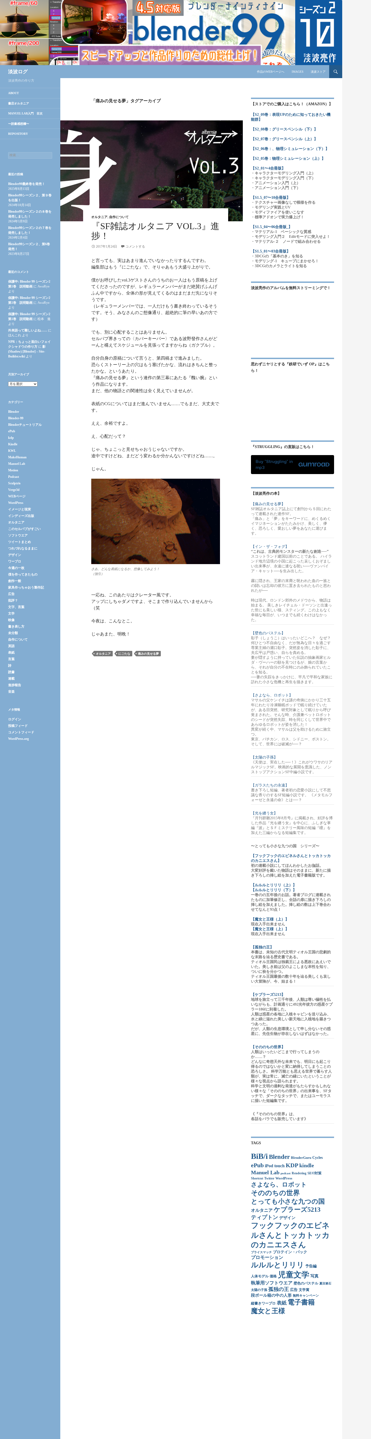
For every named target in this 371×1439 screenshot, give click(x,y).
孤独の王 (278, 1289)
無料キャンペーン (306, 1295)
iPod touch (275, 1165)
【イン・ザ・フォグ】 (270, 547)
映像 (11, 620)
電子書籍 (301, 1302)
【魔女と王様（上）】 (270, 919)
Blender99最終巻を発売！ (26, 184)
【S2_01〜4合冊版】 (268, 168)
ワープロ (14, 561)
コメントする (135, 246)
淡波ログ (18, 71)
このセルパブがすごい (24, 529)
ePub (257, 1165)
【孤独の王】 (262, 947)
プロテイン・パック (290, 1252)
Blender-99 (15, 418)
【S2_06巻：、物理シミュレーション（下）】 (290, 149)
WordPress (283, 1178)
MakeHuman (17, 457)
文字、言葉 (16, 607)
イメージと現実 (19, 509)
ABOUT (13, 93)
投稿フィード (18, 726)
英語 (11, 646)
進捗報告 (14, 685)
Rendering (299, 1173)
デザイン (287, 1218)
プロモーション (267, 1257)
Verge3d (14, 490)
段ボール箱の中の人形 (271, 1295)
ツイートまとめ (19, 542)
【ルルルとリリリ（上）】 (274, 885)
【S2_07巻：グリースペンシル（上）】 (284, 139)
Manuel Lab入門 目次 (25, 113)
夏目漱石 (325, 1283)
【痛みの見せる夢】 (268, 504)
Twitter (269, 1178)
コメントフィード (21, 732)
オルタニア (99, 217)
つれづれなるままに (22, 548)
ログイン (14, 719)
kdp (11, 438)
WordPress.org (18, 739)
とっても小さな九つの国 (288, 1201)
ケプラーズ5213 (297, 1209)
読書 (11, 672)
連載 (11, 678)
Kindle (12, 444)
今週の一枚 (16, 568)
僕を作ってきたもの (22, 574)
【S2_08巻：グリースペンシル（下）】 (284, 129)
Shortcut (257, 1178)
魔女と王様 (268, 1311)
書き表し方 (16, 626)
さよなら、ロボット (279, 1184)
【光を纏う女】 (264, 813)
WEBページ (17, 496)
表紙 (282, 1303)
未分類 (13, 633)
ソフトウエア (18, 535)
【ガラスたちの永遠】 (270, 785)
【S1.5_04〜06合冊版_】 (271, 227)
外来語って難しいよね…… (27, 330)
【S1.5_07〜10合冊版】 (270, 198)
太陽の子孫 (259, 1290)
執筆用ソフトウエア (272, 1282)
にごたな (124, 653)
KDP (292, 1165)
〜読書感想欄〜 (18, 123)
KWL (12, 451)
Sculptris (14, 483)
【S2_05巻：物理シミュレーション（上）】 (288, 158)
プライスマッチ (261, 1252)
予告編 (311, 1266)
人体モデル (260, 1276)
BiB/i (259, 1156)
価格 (273, 1276)
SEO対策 (314, 1173)
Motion (13, 470)
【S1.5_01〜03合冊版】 (270, 251)
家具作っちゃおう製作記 (26, 587)
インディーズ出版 (21, 516)
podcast (286, 1173)
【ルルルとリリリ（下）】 (274, 890)
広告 (294, 1290)
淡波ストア (318, 71)
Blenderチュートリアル (25, 425)
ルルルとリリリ (277, 1265)
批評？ (13, 600)
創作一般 (14, 581)
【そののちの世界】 (268, 1047)
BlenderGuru (301, 1158)
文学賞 (304, 1290)
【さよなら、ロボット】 (272, 695)
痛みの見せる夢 (148, 653)
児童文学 (293, 1274)
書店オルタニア (18, 103)
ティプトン (264, 1217)
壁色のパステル (306, 1283)
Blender (279, 1156)
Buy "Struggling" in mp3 (274, 464)
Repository (18, 133)
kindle (306, 1165)
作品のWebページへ (270, 71)
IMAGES (297, 71)
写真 (314, 1276)
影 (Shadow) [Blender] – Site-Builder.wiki (27, 351)
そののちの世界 (275, 1193)
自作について (119, 217)
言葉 (11, 659)
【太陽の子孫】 (264, 757)
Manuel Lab (265, 1172)
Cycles (317, 1158)
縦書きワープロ (263, 1303)
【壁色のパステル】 (268, 633)
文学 (11, 613)
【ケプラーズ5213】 (268, 995)
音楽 (11, 691)
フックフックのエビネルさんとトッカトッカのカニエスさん (290, 1235)
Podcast (13, 477)
